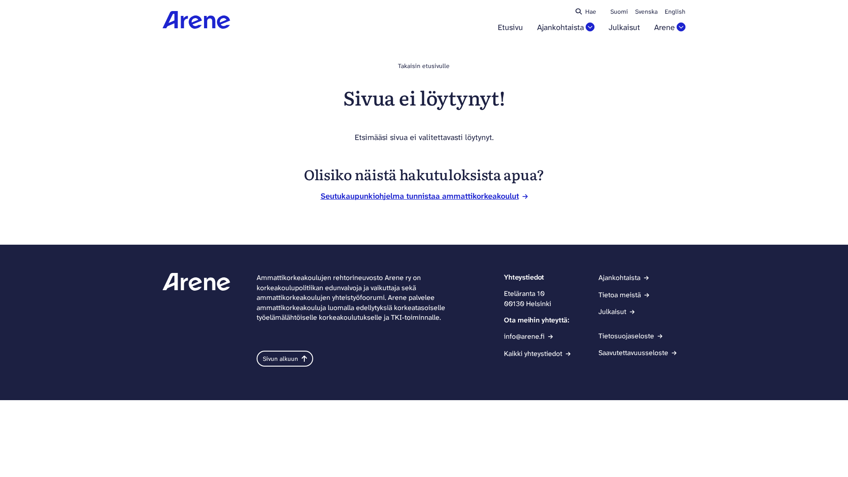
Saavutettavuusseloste (633, 352)
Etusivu (510, 28)
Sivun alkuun (280, 359)
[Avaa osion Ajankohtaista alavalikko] (590, 27)
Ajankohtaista (560, 28)
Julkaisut (624, 28)
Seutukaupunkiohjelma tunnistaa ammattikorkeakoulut (420, 196)
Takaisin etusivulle (424, 66)
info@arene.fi (524, 336)
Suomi (619, 11)
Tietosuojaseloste (626, 336)
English (675, 11)
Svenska (646, 11)
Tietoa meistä (619, 294)
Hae (590, 11)
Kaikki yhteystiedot (533, 353)
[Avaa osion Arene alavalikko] (681, 27)
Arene (664, 28)
